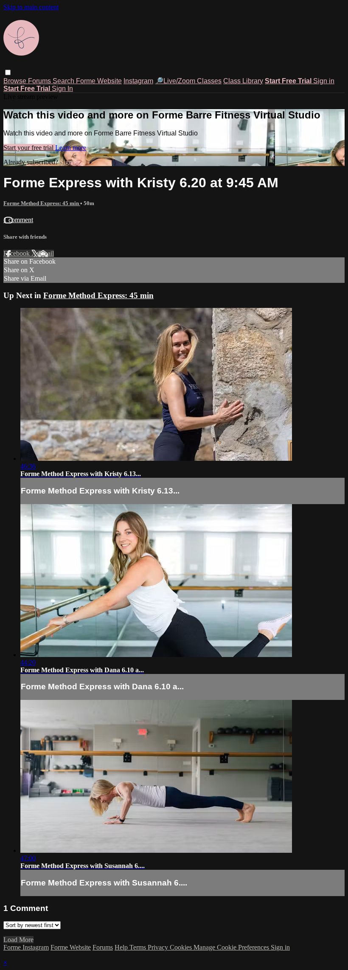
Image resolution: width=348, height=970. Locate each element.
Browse (15, 81)
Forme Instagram (26, 947)
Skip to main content (31, 7)
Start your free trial (29, 147)
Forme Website (99, 81)
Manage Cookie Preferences (232, 947)
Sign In (62, 88)
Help (122, 947)
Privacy (159, 947)
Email (46, 253)
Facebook (17, 253)
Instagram (138, 81)
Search (64, 81)
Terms (138, 947)
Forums (40, 81)
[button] (8, 72)
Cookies (182, 947)
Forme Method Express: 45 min (41, 203)
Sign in (323, 81)
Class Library (243, 81)
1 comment (18, 219)
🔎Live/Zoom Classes (188, 81)
